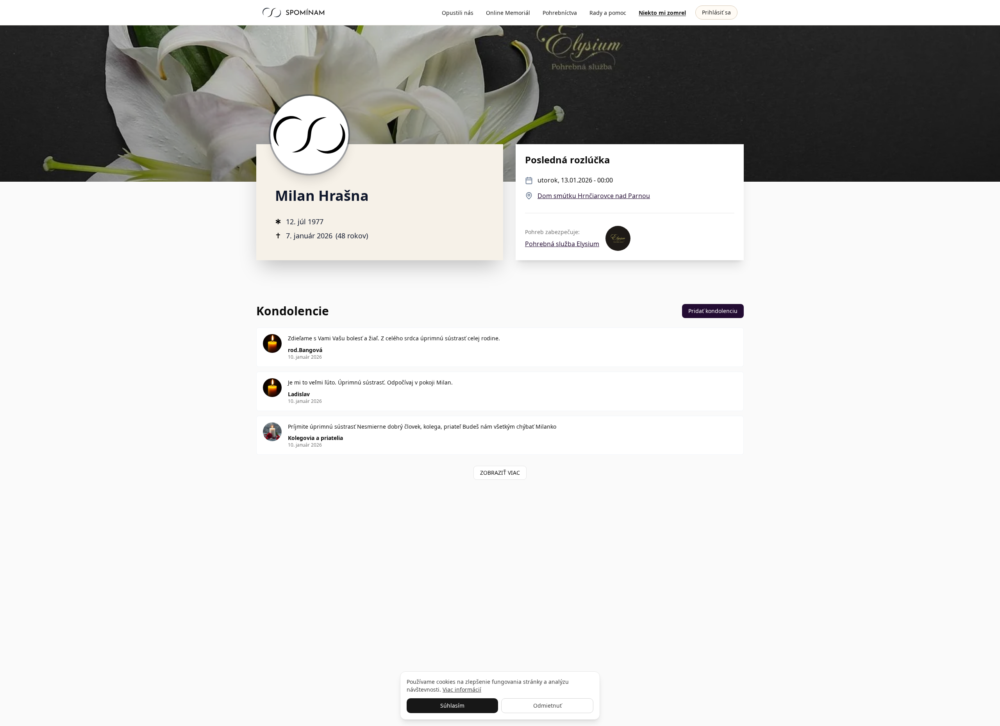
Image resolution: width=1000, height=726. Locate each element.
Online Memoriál (508, 12)
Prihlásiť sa (716, 12)
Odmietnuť (547, 705)
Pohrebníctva (560, 12)
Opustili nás (457, 12)
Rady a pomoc (607, 12)
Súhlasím (452, 705)
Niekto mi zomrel (662, 12)
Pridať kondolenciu (713, 311)
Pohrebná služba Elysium (562, 244)
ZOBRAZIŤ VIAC (500, 472)
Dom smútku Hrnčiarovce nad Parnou (594, 195)
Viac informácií (462, 689)
